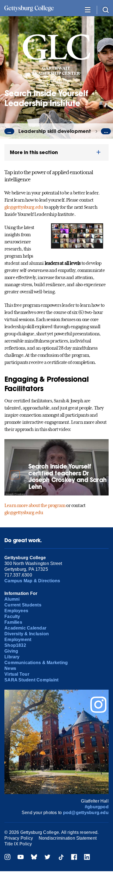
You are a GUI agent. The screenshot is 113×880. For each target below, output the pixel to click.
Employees (16, 610)
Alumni (11, 599)
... (9, 131)
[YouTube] (20, 858)
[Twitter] (47, 858)
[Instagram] (7, 857)
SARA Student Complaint (31, 680)
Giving (11, 651)
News (10, 668)
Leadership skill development (54, 131)
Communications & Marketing (36, 662)
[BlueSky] (34, 858)
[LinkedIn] (87, 857)
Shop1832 (15, 645)
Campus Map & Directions (32, 580)
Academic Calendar (25, 628)
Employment (17, 639)
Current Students (22, 605)
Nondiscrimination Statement (68, 838)
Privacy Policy (18, 838)
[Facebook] (74, 857)
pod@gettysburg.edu (86, 812)
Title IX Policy (18, 844)
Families (13, 622)
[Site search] (106, 9)
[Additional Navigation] (87, 9)
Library (12, 657)
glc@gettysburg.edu (23, 207)
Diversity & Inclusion (26, 633)
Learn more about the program (34, 505)
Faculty (12, 616)
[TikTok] (61, 858)
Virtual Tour (16, 674)
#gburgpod (97, 806)
